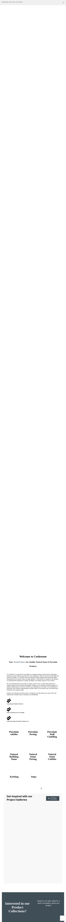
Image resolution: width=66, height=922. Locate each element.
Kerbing (14, 776)
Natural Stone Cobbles (52, 756)
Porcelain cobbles (14, 733)
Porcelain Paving (33, 733)
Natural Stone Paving (33, 756)
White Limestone (28, 879)
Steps (33, 776)
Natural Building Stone (13, 756)
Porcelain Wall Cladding (52, 734)
